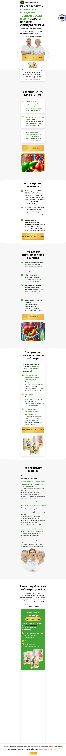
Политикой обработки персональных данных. (48, 749)
